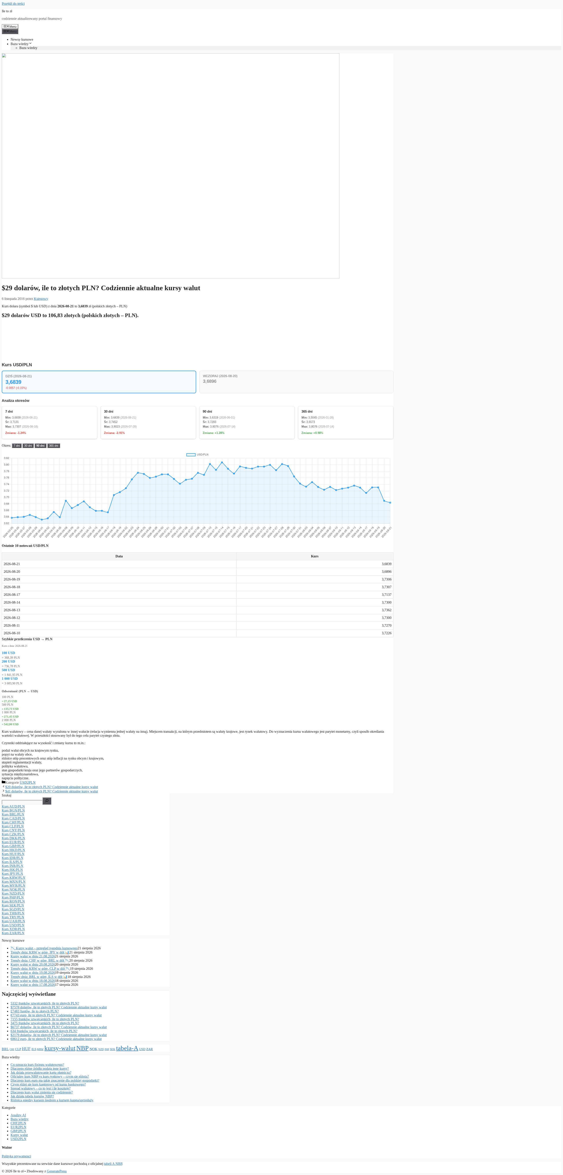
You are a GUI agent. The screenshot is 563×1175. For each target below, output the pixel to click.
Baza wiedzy (20, 44)
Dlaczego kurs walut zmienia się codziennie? (42, 1092)
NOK (93, 1049)
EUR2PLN (18, 1127)
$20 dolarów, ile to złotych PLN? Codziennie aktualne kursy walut (51, 787)
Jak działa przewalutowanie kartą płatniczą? (41, 1072)
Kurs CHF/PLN (13, 822)
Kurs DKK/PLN (13, 838)
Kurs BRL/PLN (13, 814)
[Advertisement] (360, 332)
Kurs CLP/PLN (13, 826)
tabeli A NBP (113, 1164)
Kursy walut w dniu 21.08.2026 (33, 956)
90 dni (40, 445)
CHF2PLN (18, 1123)
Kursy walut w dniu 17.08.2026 (33, 984)
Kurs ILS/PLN (12, 862)
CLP (18, 1049)
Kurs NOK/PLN (13, 889)
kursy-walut (59, 1048)
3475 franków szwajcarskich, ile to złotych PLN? (45, 1023)
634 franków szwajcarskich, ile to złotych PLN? (44, 1031)
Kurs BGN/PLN (13, 810)
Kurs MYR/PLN (13, 885)
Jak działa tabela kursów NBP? (32, 1096)
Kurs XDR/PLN (13, 929)
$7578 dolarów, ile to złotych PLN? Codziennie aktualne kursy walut (59, 1007)
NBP (82, 1048)
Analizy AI (18, 1115)
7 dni (17, 445)
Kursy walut (19, 1135)
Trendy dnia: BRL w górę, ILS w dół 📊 (39, 977)
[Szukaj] (46, 801)
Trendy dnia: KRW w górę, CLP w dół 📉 (40, 968)
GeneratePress (57, 1171)
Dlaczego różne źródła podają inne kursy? (40, 1068)
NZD (101, 1049)
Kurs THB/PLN (13, 913)
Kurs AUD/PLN (13, 806)
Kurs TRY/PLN (13, 917)
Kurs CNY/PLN (13, 830)
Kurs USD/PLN (13, 925)
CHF (12, 1049)
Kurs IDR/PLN (12, 858)
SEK (112, 1049)
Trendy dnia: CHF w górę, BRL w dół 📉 (40, 960)
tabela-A (127, 1048)
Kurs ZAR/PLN (13, 933)
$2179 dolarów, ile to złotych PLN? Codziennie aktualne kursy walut (59, 1035)
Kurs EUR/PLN (13, 842)
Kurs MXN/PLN (14, 881)
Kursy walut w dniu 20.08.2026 (33, 964)
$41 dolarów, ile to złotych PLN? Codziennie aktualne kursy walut (51, 791)
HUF (26, 1048)
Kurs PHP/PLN (13, 897)
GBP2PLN (18, 1131)
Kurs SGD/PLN (13, 909)
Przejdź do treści (13, 3)
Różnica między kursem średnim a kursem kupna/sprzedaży (52, 1100)
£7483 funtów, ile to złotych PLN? (35, 1011)
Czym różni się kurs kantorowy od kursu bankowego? (48, 1084)
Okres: (7, 445)
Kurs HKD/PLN (13, 850)
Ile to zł (7, 11)
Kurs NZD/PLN (13, 893)
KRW (40, 1049)
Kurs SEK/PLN (13, 905)
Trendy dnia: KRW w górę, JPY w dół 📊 (40, 952)
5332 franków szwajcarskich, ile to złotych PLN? (45, 1003)
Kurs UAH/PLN (13, 921)
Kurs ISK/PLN (12, 870)
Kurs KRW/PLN (13, 877)
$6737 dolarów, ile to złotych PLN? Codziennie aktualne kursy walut (59, 1027)
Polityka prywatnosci (16, 1156)
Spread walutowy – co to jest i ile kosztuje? (41, 1088)
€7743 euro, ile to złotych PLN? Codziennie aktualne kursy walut (56, 1015)
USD (142, 1049)
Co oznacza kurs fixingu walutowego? (37, 1064)
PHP (107, 1049)
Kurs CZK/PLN (13, 834)
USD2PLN (28, 782)
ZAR (149, 1049)
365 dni (53, 445)
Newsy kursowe (22, 39)
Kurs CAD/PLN (13, 818)
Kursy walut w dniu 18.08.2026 (33, 981)
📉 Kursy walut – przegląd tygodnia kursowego (44, 948)
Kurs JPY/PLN (12, 874)
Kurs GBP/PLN (13, 846)
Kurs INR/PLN (12, 866)
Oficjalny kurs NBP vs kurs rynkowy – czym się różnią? (50, 1076)
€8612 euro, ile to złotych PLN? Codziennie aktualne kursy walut (56, 1039)
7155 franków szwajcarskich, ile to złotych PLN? (45, 1019)
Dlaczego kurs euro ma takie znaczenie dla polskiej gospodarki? (55, 1080)
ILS (33, 1049)
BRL (5, 1049)
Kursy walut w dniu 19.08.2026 (33, 972)
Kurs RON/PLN (13, 901)
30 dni (28, 445)
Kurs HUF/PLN (13, 854)
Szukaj (6, 795)
